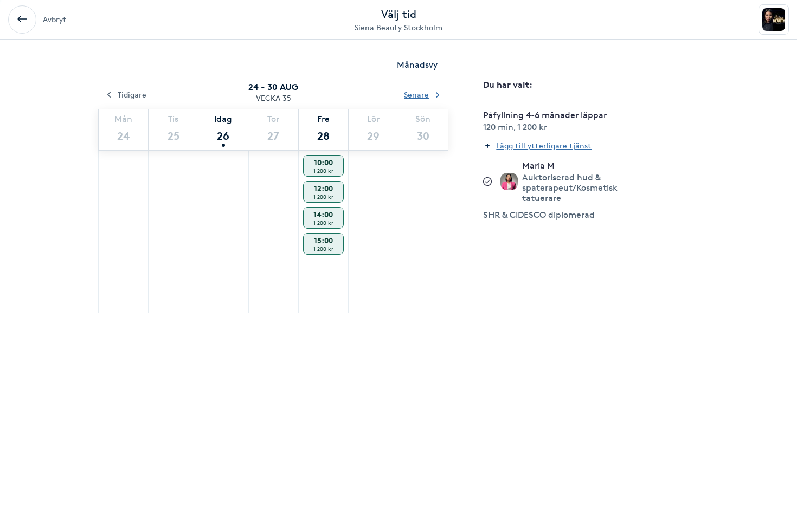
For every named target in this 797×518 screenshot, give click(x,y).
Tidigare (132, 94)
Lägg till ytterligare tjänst (544, 145)
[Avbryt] (22, 19)
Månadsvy (417, 65)
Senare (416, 94)
